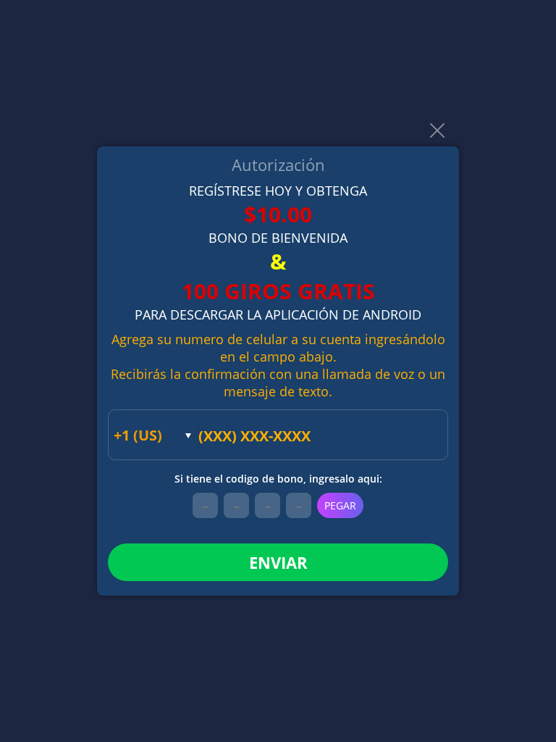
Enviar (278, 562)
